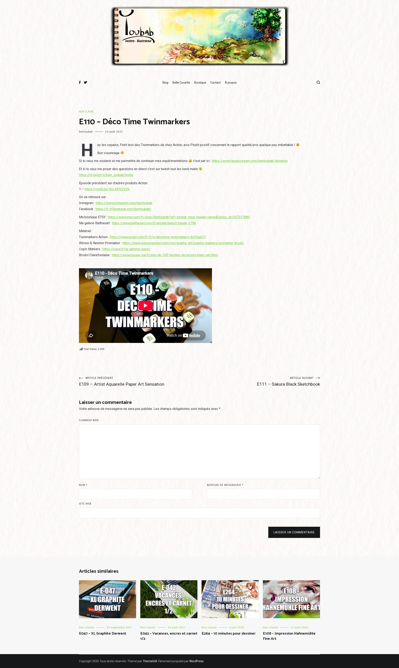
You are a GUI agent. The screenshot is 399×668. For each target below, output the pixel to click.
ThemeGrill (150, 661)
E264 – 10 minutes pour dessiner (229, 633)
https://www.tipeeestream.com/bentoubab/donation (250, 161)
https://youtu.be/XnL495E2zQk (107, 189)
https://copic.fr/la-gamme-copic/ (126, 249)
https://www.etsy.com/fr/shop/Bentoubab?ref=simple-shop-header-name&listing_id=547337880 (179, 217)
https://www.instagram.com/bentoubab (124, 203)
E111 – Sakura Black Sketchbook (288, 382)
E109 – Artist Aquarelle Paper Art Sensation (121, 382)
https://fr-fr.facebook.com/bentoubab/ (123, 209)
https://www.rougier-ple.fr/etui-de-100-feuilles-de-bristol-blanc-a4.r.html (165, 255)
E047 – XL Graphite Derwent (102, 633)
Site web (85, 503)
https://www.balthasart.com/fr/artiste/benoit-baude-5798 (154, 223)
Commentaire (89, 420)
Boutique (200, 82)
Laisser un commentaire (294, 532)
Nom (83, 485)
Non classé (86, 111)
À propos (231, 82)
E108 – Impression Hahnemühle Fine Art (289, 636)
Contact (215, 82)
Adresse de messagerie (225, 485)
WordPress (196, 661)
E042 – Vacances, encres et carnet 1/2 (168, 636)
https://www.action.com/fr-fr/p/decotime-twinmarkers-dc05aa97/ (158, 237)
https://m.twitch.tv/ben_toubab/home (106, 175)
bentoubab (86, 131)
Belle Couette (181, 82)
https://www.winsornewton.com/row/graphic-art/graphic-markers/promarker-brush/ (183, 243)
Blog (165, 82)
